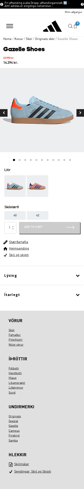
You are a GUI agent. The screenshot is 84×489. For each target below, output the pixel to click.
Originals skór (45, 39)
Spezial (13, 421)
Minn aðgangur (73, 12)
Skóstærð (12, 207)
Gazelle (13, 425)
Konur (18, 39)
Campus (14, 430)
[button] (75, 26)
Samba (13, 440)
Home (7, 39)
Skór (29, 39)
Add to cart (33, 227)
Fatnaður (15, 335)
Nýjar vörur (16, 344)
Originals (15, 416)
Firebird (14, 435)
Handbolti (15, 373)
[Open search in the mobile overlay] (70, 26)
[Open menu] (9, 26)
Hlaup (13, 378)
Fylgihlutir (16, 339)
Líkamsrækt (17, 383)
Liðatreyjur (16, 387)
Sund (12, 392)
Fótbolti (14, 368)
